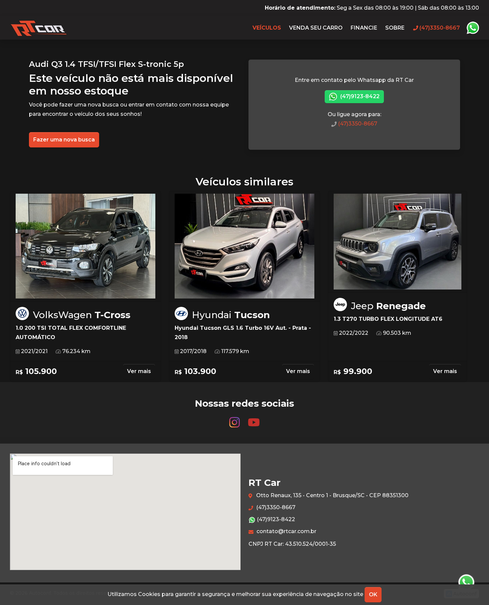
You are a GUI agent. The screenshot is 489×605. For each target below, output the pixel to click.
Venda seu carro (316, 28)
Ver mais (139, 371)
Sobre (395, 28)
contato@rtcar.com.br (285, 531)
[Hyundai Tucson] (244, 246)
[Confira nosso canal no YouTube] (253, 419)
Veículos (266, 28)
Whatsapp (472, 28)
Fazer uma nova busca (64, 139)
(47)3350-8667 (357, 123)
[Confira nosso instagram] (235, 419)
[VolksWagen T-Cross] (85, 246)
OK (373, 594)
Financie (364, 28)
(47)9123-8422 (359, 96)
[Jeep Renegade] (397, 242)
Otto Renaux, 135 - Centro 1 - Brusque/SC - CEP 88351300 (331, 495)
